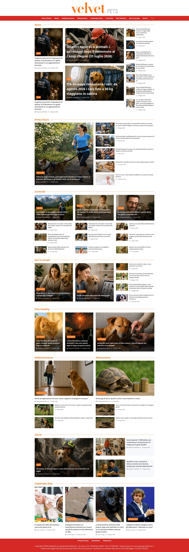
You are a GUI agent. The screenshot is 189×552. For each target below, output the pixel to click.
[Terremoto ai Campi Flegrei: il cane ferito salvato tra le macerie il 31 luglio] (64, 457)
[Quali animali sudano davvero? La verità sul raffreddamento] (41, 249)
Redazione (107, 541)
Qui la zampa (134, 18)
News (56, 18)
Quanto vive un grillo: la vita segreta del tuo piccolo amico (134, 418)
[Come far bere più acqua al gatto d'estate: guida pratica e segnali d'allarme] (49, 331)
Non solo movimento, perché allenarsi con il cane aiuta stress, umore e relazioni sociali (141, 275)
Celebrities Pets (97, 18)
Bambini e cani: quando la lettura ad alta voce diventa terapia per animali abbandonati (139, 463)
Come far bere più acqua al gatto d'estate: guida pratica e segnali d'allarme (48, 343)
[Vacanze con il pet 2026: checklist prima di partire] (122, 226)
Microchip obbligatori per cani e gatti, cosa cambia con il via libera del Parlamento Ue (145, 78)
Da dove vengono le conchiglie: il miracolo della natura (98, 248)
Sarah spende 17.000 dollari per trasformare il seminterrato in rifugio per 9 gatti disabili (139, 442)
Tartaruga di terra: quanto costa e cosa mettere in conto (118, 398)
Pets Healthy (121, 18)
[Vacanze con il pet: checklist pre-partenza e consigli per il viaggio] (54, 282)
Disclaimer (96, 541)
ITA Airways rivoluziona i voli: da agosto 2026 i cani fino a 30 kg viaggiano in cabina (92, 89)
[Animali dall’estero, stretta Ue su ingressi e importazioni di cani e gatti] (130, 67)
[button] (152, 18)
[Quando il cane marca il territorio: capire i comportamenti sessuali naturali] (44, 409)
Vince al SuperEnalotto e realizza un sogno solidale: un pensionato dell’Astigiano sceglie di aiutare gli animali (145, 90)
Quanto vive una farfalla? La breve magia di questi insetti (140, 248)
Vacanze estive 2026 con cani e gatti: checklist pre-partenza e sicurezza (99, 235)
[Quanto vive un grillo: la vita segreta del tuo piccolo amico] (105, 422)
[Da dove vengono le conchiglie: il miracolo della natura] (81, 249)
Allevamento (82, 18)
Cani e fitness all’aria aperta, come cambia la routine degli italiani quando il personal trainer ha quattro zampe (141, 286)
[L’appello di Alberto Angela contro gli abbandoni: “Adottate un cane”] (140, 504)
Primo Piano (46, 18)
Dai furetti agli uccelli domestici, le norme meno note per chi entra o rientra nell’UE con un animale (135, 137)
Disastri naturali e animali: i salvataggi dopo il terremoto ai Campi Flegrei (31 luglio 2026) (91, 51)
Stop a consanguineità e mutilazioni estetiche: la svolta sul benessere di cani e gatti (145, 55)
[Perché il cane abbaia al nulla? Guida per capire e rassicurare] (44, 422)
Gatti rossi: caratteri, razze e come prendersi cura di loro (140, 265)
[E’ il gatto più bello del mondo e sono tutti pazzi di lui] (49, 504)
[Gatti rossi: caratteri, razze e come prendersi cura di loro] (122, 266)
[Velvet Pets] (94, 8)
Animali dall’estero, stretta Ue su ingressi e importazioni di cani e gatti (145, 66)
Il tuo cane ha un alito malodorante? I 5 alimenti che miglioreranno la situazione (141, 297)
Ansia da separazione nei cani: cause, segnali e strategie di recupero (61, 398)
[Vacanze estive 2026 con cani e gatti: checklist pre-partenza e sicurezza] (81, 237)
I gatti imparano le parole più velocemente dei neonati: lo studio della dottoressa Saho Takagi (94, 212)
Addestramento (68, 18)
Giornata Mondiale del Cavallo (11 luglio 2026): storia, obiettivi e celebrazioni (143, 32)
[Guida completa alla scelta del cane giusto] (94, 282)
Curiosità (109, 18)
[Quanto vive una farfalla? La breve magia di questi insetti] (122, 249)
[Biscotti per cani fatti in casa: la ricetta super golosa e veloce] (105, 166)
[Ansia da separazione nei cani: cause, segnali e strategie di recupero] (64, 378)
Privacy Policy (83, 541)
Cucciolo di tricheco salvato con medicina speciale (144, 42)
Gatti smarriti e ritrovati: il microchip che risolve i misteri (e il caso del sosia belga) (60, 225)
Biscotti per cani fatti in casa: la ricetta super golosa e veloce (135, 162)
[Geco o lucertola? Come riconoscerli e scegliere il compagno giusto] (105, 409)
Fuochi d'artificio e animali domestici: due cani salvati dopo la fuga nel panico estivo (78, 343)
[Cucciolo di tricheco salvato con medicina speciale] (130, 44)
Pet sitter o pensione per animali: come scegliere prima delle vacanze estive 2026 (141, 236)
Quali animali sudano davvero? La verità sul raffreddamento (58, 248)
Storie (145, 18)
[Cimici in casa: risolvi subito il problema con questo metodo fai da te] (105, 179)
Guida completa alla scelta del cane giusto (93, 295)
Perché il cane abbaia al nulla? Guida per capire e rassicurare (74, 418)
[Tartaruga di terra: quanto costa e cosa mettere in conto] (125, 378)
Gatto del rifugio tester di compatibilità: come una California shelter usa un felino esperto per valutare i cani (59, 237)
